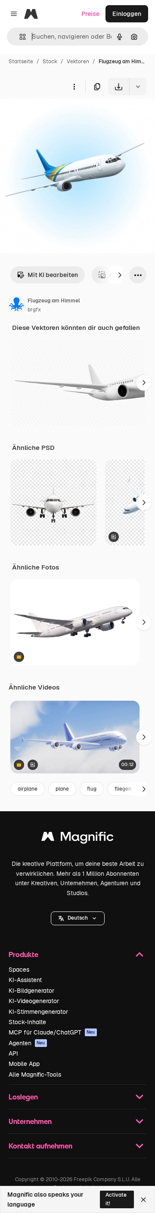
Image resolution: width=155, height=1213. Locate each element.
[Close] (143, 1200)
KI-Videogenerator (34, 1001)
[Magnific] (77, 838)
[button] (78, 918)
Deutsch (78, 917)
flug (91, 788)
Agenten (27, 1043)
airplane (27, 788)
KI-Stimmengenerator (38, 1012)
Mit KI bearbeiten (53, 275)
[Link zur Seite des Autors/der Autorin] (16, 305)
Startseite (21, 61)
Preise (90, 14)
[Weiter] (119, 274)
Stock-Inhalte (27, 1022)
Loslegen (23, 1096)
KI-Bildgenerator (31, 990)
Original (55, 115)
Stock (50, 61)
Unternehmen (30, 1121)
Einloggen (126, 14)
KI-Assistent (25, 980)
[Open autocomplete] (19, 37)
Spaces (19, 969)
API (13, 1053)
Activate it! (116, 1199)
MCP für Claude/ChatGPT (52, 1032)
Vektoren (78, 61)
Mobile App (24, 1064)
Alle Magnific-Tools (35, 1074)
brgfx (34, 309)
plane (62, 788)
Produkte (23, 954)
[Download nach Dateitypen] (137, 86)
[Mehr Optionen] (74, 86)
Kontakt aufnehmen (40, 1145)
